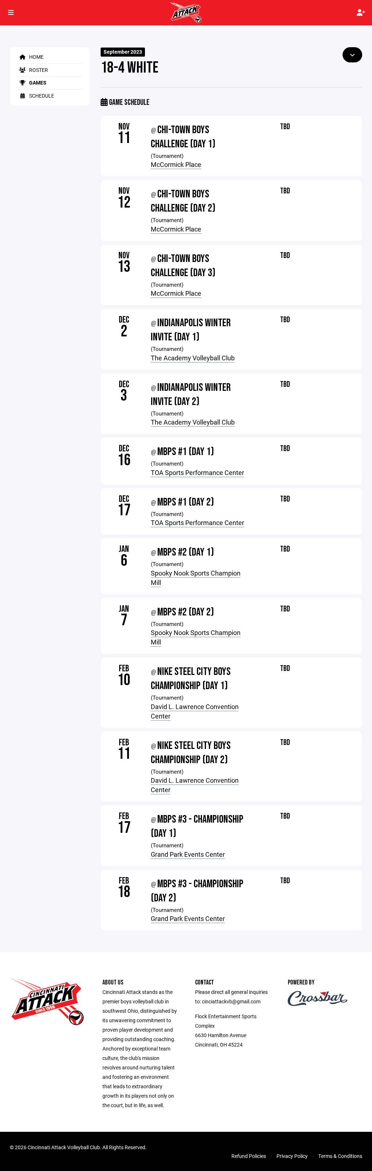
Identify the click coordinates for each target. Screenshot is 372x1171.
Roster (38, 69)
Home (36, 56)
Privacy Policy (292, 1155)
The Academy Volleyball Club (193, 357)
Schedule (41, 95)
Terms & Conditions (340, 1155)
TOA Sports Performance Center (197, 472)
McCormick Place (176, 164)
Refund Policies (248, 1155)
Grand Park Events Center (188, 854)
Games (37, 82)
